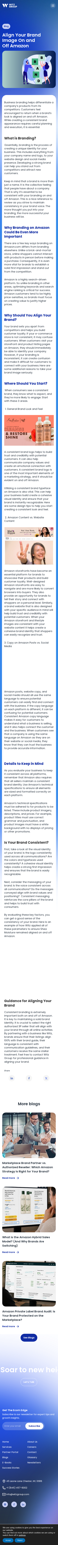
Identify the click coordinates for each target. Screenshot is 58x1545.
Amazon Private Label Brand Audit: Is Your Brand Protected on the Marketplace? (28, 1315)
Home (5, 1441)
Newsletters (34, 1462)
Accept (8, 1540)
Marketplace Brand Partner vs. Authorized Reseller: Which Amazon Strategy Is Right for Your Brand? (27, 1167)
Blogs (5, 1457)
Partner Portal (10, 1452)
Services (7, 1447)
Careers (31, 1447)
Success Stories (10, 1467)
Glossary (32, 1457)
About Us (32, 1441)
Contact (32, 1452)
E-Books (6, 1462)
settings (22, 1535)
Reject (19, 1540)
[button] (11, 1078)
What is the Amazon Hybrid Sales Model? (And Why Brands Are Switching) (26, 1241)
